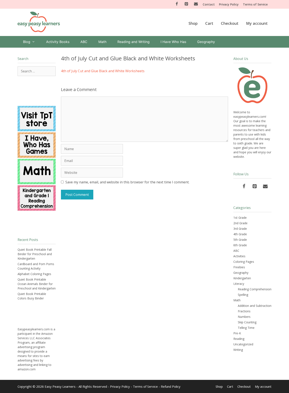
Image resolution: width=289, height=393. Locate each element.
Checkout (229, 23)
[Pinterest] (186, 4)
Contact (209, 4)
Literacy (238, 284)
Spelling (243, 295)
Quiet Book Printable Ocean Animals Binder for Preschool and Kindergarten (37, 283)
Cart (209, 23)
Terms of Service (255, 4)
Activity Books (57, 42)
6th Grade (240, 245)
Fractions (244, 311)
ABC (83, 42)
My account (257, 23)
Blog (26, 42)
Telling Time (246, 328)
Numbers (244, 317)
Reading (238, 339)
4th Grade (240, 234)
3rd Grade (240, 229)
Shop (193, 23)
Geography (206, 42)
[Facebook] (177, 4)
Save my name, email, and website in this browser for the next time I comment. (127, 182)
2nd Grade (240, 223)
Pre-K (237, 333)
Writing (238, 350)
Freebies (239, 267)
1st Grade (240, 218)
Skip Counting (247, 322)
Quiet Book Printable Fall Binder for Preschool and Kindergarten (35, 254)
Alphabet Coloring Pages (34, 274)
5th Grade (240, 240)
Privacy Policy (229, 4)
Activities (239, 256)
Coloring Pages (243, 262)
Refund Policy (170, 386)
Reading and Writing (133, 42)
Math (102, 42)
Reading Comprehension (254, 289)
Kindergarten (242, 278)
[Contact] (196, 4)
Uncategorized (243, 344)
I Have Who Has (173, 42)
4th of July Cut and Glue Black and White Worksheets (102, 71)
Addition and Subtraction (254, 306)
